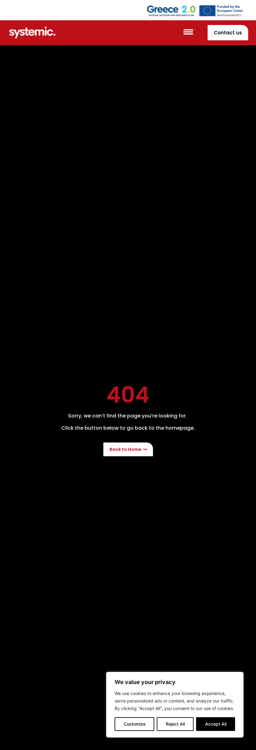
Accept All (215, 724)
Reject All (175, 724)
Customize (134, 724)
